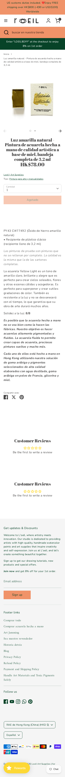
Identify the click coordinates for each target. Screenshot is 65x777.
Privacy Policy (12, 657)
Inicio (6, 54)
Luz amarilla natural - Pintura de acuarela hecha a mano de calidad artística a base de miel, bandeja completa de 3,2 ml (32, 61)
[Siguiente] (60, 131)
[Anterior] (5, 131)
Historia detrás (13, 644)
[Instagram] (18, 701)
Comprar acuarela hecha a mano (24, 626)
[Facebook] (6, 701)
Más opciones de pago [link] (32, 220)
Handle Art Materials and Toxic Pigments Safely (29, 677)
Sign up (17, 595)
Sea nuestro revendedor (18, 638)
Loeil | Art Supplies (14, 174)
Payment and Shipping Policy (21, 669)
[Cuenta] (48, 19)
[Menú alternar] (5, 20)
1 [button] (30, 131)
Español (11, 735)
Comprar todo (12, 620)
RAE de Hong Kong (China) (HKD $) (27, 725)
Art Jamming (11, 632)
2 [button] (35, 130)
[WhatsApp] (24, 701)
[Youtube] (12, 701)
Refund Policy (12, 663)
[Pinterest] (30, 701)
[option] (32, 98)
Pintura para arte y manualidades (26, 178)
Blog (6, 651)
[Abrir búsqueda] (6, 32)
